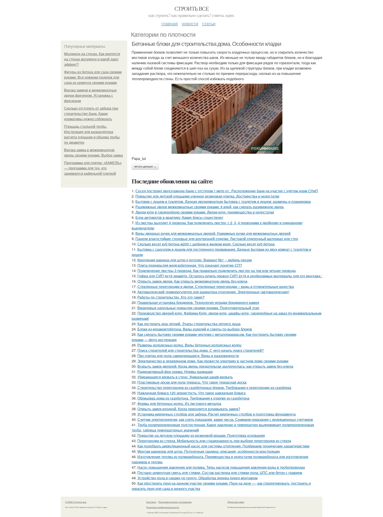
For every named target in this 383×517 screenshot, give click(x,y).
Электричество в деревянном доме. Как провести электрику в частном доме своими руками (212, 360)
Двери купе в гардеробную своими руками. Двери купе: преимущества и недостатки (204, 212)
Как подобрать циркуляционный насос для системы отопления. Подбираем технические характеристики (223, 446)
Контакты (151, 501)
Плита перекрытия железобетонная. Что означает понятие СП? (189, 265)
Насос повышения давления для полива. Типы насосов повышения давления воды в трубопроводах (221, 467)
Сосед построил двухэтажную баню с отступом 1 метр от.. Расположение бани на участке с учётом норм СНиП (226, 190)
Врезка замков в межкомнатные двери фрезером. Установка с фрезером (90, 95)
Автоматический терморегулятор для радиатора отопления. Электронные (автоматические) (213, 291)
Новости (190, 23)
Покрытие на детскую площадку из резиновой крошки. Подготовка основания (201, 435)
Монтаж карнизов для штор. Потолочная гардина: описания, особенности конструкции (208, 451)
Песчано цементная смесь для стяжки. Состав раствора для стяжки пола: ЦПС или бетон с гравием (219, 472)
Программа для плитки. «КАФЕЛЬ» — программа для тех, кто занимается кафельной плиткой (93, 168)
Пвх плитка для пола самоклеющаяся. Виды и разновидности (188, 355)
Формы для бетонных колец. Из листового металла (179, 403)
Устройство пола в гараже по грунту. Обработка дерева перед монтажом (197, 477)
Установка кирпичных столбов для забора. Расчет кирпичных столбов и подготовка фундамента (216, 414)
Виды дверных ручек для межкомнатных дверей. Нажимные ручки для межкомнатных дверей (213, 233)
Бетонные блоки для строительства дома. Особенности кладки (206, 44)
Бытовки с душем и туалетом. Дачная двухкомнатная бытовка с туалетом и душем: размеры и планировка (223, 201)
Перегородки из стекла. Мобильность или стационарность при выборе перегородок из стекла (214, 440)
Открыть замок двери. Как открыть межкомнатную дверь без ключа (192, 281)
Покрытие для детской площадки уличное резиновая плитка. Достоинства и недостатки (207, 196)
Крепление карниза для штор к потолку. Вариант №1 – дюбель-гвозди (194, 259)
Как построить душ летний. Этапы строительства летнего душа (188, 323)
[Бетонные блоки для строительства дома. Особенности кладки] (227, 119)
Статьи (208, 23)
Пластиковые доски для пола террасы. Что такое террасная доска (191, 382)
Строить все (191, 8)
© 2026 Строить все (75, 501)
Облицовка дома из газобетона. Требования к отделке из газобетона (193, 398)
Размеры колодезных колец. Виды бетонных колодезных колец (189, 345)
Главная (169, 23)
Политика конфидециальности (162, 507)
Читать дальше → (145, 166)
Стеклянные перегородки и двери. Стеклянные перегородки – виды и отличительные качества (215, 286)
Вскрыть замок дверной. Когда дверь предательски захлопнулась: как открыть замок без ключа (215, 366)
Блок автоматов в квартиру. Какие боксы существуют (179, 217)
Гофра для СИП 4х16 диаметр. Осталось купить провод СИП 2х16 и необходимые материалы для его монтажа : (229, 275)
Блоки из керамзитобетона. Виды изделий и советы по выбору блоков (194, 329)
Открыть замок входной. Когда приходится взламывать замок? (188, 408)
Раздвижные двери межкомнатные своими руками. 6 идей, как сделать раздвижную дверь (209, 206)
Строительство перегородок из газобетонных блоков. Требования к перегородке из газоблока (214, 387)
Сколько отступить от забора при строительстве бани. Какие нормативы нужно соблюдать (91, 114)
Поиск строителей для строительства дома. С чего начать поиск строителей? (200, 350)
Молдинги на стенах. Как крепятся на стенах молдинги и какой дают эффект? (92, 59)
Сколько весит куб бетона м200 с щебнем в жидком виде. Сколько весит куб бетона (206, 244)
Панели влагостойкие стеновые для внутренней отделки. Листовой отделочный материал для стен (216, 238)
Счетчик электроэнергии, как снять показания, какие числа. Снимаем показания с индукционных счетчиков (225, 419)
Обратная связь (235, 501)
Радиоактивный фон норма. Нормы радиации (175, 371)
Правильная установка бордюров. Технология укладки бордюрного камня (198, 302)
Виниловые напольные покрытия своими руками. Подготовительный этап (198, 307)
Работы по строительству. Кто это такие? (171, 297)
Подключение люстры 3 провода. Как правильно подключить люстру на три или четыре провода (216, 270)
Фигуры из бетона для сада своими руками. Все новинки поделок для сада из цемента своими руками (93, 77)
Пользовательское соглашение (175, 501)
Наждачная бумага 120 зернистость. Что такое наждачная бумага (191, 392)
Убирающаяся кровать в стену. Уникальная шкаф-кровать (185, 376)
